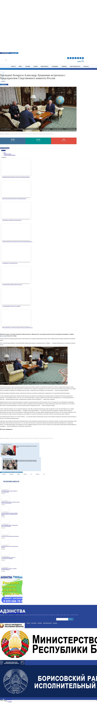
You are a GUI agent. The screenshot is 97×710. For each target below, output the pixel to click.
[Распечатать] (50, 434)
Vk (31, 474)
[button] (80, 60)
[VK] (60, 434)
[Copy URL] (69, 434)
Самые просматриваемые (9, 155)
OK (44, 474)
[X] (31, 434)
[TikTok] (75, 58)
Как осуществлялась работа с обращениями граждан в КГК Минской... (9, 526)
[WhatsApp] (41, 434)
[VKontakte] (78, 58)
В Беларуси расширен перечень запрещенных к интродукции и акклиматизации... (17, 241)
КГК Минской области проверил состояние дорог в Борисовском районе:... (16, 177)
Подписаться (64, 138)
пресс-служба (3, 335)
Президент (4, 84)
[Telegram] (73, 58)
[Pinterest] (36, 434)
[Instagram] (70, 58)
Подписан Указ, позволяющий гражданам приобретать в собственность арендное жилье (25, 446)
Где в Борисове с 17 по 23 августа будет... (10, 263)
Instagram (11, 474)
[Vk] (29, 474)
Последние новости (11, 481)
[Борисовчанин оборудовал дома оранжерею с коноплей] (5, 542)
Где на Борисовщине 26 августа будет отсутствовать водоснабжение (8, 558)
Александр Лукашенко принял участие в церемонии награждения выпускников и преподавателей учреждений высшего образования (26, 461)
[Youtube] (80, 58)
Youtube (25, 474)
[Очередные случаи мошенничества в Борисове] (5, 532)
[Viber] (65, 434)
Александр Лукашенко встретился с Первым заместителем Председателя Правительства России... (9, 514)
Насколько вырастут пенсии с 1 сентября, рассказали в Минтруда (9, 569)
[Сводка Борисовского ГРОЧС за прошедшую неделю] (16, 274)
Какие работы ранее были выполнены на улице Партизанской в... (14, 198)
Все (5, 152)
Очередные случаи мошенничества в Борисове (10, 536)
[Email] (46, 434)
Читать (12, 138)
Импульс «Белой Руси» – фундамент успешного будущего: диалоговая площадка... (17, 327)
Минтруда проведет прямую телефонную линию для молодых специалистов (10, 502)
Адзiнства (2, 133)
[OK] (83, 58)
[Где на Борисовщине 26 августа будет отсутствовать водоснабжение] (5, 553)
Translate (10, 701)
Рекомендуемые (7, 153)
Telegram (4, 474)
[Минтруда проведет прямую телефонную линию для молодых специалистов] (5, 498)
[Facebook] (68, 58)
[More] (74, 434)
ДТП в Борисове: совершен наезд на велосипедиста (11, 220)
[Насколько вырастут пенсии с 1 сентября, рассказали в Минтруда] (5, 565)
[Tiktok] (15, 474)
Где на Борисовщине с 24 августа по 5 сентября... (11, 306)
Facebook (37, 474)
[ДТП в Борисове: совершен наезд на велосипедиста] (16, 210)
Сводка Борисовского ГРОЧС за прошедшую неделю (12, 284)
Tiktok (18, 474)
